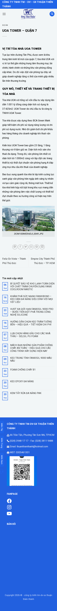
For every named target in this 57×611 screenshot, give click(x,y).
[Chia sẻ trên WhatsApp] (14, 246)
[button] (4, 14)
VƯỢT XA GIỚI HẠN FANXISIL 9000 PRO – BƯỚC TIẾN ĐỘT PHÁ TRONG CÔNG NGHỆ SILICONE (31, 312)
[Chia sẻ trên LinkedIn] (42, 246)
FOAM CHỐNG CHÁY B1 (23, 369)
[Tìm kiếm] (52, 13)
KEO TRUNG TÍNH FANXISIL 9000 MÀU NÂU (31, 359)
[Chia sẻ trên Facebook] (20, 246)
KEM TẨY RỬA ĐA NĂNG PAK (25, 393)
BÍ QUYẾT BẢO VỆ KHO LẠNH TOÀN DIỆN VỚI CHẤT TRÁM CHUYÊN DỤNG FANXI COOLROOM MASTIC (32, 286)
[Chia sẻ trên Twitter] (25, 246)
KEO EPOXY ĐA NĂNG (22, 381)
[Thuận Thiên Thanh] (29, 14)
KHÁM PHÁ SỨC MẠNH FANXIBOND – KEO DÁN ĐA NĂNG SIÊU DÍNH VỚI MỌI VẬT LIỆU (31, 299)
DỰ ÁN (5, 25)
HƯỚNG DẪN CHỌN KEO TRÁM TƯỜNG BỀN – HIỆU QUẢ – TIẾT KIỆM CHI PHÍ (31, 323)
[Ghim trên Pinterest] (36, 246)
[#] (9, 507)
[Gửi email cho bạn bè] (31, 246)
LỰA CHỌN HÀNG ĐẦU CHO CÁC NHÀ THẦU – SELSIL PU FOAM (30, 335)
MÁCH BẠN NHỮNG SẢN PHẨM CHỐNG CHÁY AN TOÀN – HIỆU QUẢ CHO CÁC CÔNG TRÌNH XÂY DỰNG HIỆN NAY (31, 348)
